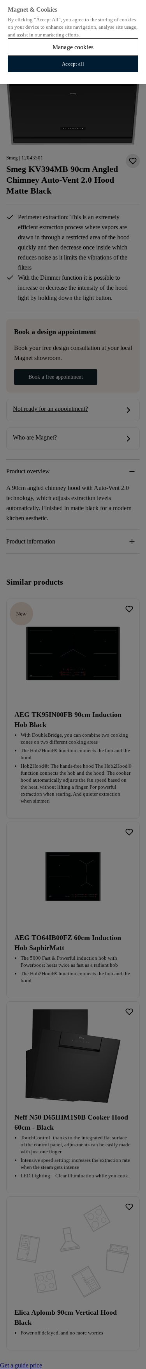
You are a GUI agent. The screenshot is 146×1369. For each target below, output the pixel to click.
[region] (73, 42)
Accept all (73, 64)
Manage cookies (73, 47)
